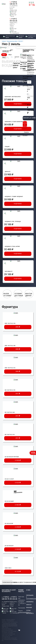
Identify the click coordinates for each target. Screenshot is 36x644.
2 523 (17, 482)
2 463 (17, 505)
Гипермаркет (30, 601)
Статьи (28, 610)
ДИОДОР (20, 41)
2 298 (17, 527)
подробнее (18, 104)
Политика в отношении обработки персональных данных (9, 625)
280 (17, 327)
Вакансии (29, 607)
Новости (28, 604)
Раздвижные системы (28, 582)
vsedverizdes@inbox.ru (24, 612)
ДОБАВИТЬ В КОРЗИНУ (25, 124)
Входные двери (17, 582)
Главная (4, 41)
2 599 (17, 460)
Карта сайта (30, 613)
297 (17, 393)
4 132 (17, 571)
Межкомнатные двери (12, 41)
